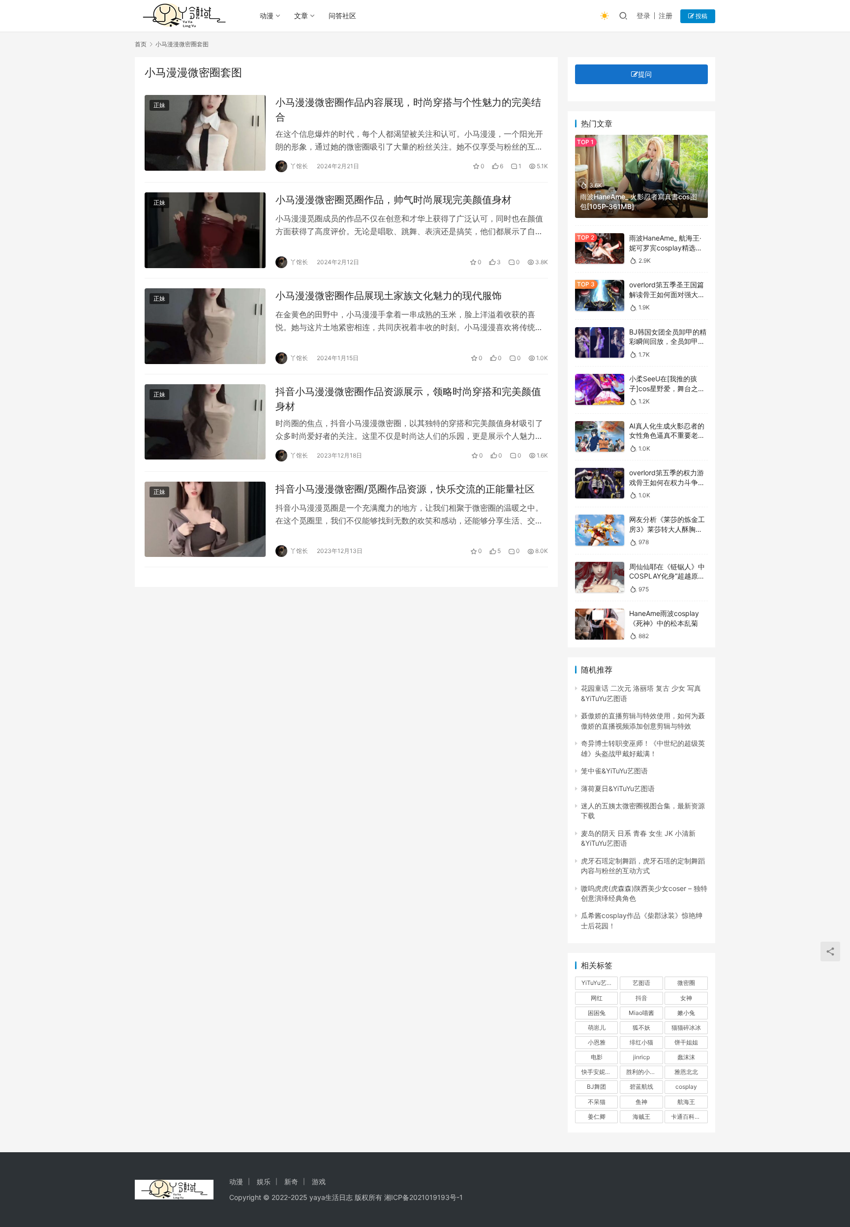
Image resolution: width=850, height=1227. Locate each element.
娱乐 (264, 1181)
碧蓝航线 (641, 1086)
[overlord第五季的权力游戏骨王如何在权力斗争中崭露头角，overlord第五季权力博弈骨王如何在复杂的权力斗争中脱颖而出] (599, 483)
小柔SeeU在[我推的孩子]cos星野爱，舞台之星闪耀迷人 (667, 388)
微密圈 (686, 982)
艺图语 (641, 982)
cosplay (686, 1086)
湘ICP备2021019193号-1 (423, 1197)
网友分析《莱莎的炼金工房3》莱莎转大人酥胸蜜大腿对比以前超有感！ (667, 529)
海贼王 (641, 1116)
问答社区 (342, 15)
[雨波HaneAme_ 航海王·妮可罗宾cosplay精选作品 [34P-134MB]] (599, 248)
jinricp (641, 1057)
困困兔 (597, 1012)
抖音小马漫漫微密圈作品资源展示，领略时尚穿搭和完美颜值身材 (408, 399)
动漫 (266, 15)
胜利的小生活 (644, 1071)
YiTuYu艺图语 (599, 982)
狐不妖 (641, 1027)
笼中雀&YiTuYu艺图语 (614, 771)
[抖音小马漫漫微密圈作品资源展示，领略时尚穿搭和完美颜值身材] (205, 422)
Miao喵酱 (641, 1012)
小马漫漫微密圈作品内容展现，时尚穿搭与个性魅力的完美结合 (408, 109)
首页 (141, 44)
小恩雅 (597, 1042)
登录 (643, 15)
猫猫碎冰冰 (686, 1027)
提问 (645, 74)
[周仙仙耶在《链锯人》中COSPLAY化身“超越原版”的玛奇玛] (599, 577)
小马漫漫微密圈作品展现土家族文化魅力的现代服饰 (388, 296)
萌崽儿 (597, 1027)
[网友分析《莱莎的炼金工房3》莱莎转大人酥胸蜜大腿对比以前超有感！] (599, 530)
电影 (597, 1057)
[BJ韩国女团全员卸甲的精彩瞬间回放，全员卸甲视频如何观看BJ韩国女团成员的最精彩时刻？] (599, 342)
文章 (301, 15)
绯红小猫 (641, 1042)
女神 (686, 998)
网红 (597, 998)
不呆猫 (597, 1101)
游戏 (319, 1181)
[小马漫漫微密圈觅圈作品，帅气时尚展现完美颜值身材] (205, 230)
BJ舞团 (596, 1086)
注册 (665, 15)
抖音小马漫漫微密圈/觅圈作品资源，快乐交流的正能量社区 (405, 489)
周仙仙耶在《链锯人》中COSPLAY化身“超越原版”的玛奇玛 (668, 576)
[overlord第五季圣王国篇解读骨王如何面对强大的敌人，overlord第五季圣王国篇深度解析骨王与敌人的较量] (599, 295)
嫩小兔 (686, 1012)
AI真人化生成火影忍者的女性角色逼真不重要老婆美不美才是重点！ (667, 435)
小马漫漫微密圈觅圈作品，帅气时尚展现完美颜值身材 (393, 200)
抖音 (641, 998)
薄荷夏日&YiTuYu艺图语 (618, 788)
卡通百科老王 (688, 1116)
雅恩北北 (686, 1071)
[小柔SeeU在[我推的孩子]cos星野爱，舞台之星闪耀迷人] (599, 389)
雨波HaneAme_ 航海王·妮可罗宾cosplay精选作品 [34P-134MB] (665, 247)
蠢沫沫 (686, 1057)
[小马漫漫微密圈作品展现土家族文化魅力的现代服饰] (205, 326)
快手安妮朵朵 (599, 1071)
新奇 (291, 1181)
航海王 (686, 1101)
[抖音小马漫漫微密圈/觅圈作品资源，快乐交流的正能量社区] (205, 519)
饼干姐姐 (686, 1042)
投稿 (700, 16)
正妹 (159, 105)
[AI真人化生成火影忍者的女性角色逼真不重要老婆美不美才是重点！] (599, 436)
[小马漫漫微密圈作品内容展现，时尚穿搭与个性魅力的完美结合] (205, 133)
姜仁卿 (597, 1116)
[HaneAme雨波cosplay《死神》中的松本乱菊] (599, 624)
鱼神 (641, 1101)
